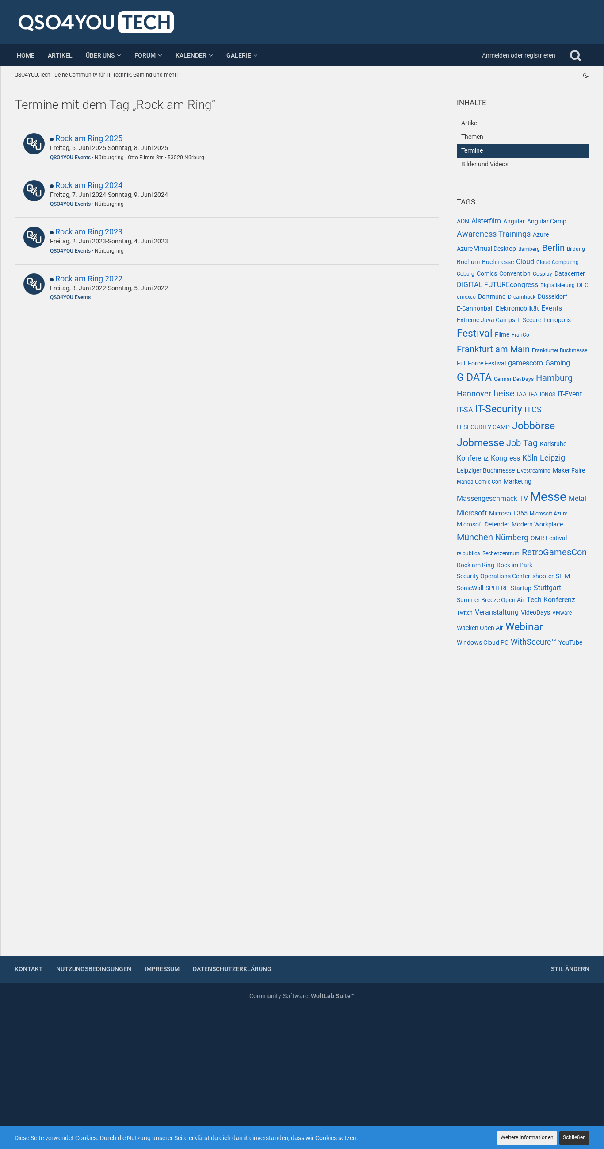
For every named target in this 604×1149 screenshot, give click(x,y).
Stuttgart (547, 588)
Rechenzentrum (501, 553)
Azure (541, 234)
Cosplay (542, 274)
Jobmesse (480, 443)
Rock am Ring (475, 565)
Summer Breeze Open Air (490, 599)
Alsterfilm (486, 221)
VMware (562, 613)
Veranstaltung (497, 612)
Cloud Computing (557, 262)
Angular (514, 221)
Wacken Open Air (480, 627)
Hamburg (554, 378)
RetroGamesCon (554, 552)
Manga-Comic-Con (479, 482)
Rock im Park (514, 565)
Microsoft (472, 513)
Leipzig (552, 457)
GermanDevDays (514, 379)
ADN (463, 221)
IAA (522, 394)
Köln (530, 457)
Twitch (465, 613)
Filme (502, 334)
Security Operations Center (493, 576)
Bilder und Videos (484, 164)
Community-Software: (302, 995)
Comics (487, 273)
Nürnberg (511, 537)
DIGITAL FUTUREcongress (497, 285)
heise (504, 393)
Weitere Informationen (527, 1137)
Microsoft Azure (548, 514)
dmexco (466, 297)
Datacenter (569, 273)
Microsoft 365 (508, 513)
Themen (472, 136)
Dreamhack (521, 297)
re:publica (468, 553)
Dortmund (492, 296)
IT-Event (570, 394)
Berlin (553, 247)
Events (551, 308)
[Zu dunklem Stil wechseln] (585, 75)
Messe (548, 496)
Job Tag (522, 443)
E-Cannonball (475, 308)
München (475, 537)
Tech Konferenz (551, 600)
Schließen (574, 1137)
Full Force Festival (481, 363)
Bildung (576, 249)
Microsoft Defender (483, 524)
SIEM (563, 576)
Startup (521, 588)
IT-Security (498, 409)
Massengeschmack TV (492, 498)
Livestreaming (533, 471)
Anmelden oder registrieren (518, 55)
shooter (543, 576)
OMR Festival (549, 538)
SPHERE (496, 588)
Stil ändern (570, 968)
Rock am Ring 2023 (88, 231)
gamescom (525, 363)
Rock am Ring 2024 (88, 185)
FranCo (520, 335)
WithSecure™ (533, 641)
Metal (577, 498)
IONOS (547, 395)
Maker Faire (569, 470)
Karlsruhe (553, 443)
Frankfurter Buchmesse (559, 350)
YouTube (570, 642)
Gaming (557, 363)
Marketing (517, 481)
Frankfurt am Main (493, 349)
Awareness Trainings (494, 233)
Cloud (525, 261)
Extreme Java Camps (486, 319)
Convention (515, 273)
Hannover (474, 393)
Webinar (524, 627)
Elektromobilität (517, 308)
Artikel (469, 123)
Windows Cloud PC (482, 642)
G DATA (474, 378)
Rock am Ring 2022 (88, 278)
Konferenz (473, 458)
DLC (583, 284)
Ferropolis (557, 319)
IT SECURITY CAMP (483, 426)
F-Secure (529, 319)
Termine (472, 150)
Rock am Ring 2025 (88, 138)
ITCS (533, 409)
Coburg (465, 274)
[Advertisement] (523, 807)
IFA (533, 394)
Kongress (505, 458)
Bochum (468, 261)
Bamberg (529, 249)
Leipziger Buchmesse (486, 470)
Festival (475, 333)
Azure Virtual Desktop (486, 248)
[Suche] (575, 55)
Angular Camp (546, 221)
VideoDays (535, 612)
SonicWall (470, 588)
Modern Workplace (537, 524)
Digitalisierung (557, 285)
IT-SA (465, 410)
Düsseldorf (552, 296)
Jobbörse (533, 426)
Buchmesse (498, 261)
